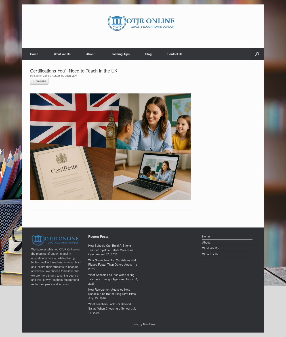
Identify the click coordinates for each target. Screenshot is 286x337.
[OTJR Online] (143, 22)
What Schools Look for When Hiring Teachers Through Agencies (111, 277)
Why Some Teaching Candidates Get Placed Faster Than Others (112, 262)
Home (34, 54)
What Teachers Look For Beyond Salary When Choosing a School (109, 306)
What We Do (62, 54)
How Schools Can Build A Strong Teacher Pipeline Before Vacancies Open (110, 249)
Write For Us (210, 254)
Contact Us (174, 54)
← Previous (39, 81)
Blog (148, 54)
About (90, 54)
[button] (257, 54)
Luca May (71, 75)
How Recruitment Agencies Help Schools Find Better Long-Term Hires (112, 291)
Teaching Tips (120, 54)
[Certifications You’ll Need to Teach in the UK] (110, 199)
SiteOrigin (149, 324)
